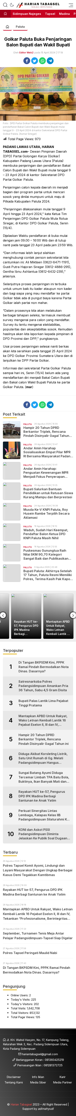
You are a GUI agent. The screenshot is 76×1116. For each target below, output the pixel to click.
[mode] (12, 5)
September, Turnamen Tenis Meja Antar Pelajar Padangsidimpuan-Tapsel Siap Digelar (38, 935)
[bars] (69, 5)
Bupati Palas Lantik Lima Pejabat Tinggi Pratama (43, 703)
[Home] (5, 14)
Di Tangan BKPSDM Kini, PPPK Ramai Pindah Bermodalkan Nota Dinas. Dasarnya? (44, 666)
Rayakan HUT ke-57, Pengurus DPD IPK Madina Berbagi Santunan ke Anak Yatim (26, 628)
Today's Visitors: (22, 1004)
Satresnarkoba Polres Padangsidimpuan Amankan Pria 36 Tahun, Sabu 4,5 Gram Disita (43, 686)
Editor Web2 (26, 52)
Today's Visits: (21, 999)
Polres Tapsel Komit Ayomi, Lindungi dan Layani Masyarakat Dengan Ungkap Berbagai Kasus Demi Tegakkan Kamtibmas (37, 870)
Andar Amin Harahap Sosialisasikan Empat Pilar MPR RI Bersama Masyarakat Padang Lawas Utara (47, 452)
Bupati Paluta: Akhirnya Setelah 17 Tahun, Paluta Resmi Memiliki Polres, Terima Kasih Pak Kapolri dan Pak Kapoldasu (48, 575)
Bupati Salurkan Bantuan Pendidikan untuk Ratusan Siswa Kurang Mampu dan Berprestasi (48, 493)
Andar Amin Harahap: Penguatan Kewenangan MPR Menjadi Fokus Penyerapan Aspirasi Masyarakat (45, 473)
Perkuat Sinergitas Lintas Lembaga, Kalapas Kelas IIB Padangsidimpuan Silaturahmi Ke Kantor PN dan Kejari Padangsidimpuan (44, 815)
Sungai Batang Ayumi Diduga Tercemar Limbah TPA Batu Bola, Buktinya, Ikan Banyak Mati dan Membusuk (44, 777)
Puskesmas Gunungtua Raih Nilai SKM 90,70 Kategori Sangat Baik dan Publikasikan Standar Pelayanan (45, 555)
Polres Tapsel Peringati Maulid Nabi (30, 953)
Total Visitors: (20, 1013)
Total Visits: (19, 1008)
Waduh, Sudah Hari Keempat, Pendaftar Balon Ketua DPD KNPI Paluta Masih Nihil (45, 534)
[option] (26, 616)
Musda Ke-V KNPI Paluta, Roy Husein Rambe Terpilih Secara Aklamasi (46, 514)
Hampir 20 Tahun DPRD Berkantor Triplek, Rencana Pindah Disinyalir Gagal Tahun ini (46, 432)
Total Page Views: (23, 1017)
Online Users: (20, 995)
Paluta (20, 26)
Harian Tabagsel (21, 1104)
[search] (5, 5)
